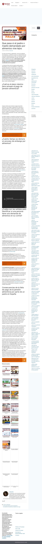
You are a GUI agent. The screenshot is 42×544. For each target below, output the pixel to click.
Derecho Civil (24, 2)
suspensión (4, 329)
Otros (32, 105)
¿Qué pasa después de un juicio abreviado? (35, 168)
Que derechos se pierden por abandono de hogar (11, 506)
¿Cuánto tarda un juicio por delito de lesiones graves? (35, 279)
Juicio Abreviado (34, 94)
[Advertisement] (21, 16)
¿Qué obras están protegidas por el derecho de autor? (35, 252)
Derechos (33, 85)
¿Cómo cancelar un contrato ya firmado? (35, 265)
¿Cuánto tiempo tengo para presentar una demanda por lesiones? (34, 207)
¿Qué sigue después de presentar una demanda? (35, 213)
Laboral (33, 99)
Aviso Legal (17, 528)
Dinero (32, 91)
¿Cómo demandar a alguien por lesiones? (35, 243)
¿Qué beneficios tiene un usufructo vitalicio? (35, 217)
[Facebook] (4, 501)
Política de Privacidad (19, 526)
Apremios (33, 70)
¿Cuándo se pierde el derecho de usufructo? (35, 329)
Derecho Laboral (14, 5)
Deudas (33, 89)
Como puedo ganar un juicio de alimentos (10, 505)
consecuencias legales (19, 124)
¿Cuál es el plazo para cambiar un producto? (34, 319)
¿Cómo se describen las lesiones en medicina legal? (35, 227)
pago (3, 75)
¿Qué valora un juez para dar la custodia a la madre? (35, 231)
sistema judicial (21, 169)
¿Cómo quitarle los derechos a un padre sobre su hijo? (35, 184)
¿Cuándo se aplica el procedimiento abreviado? (35, 248)
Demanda (33, 84)
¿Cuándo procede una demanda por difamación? (35, 342)
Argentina (33, 72)
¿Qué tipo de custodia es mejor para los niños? (35, 347)
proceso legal (12, 251)
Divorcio (33, 92)
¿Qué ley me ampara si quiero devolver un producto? (35, 292)
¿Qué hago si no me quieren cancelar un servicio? (35, 156)
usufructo (33, 108)
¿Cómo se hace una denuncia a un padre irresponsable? (35, 275)
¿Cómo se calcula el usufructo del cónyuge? (35, 236)
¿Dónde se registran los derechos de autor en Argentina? (35, 355)
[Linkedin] (3, 501)
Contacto (21, 5)
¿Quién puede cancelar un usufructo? (34, 351)
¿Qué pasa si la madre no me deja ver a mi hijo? (35, 152)
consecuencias (21, 312)
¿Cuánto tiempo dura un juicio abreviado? (34, 338)
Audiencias (33, 74)
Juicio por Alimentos (6, 504)
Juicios (32, 98)
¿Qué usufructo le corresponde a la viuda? (35, 161)
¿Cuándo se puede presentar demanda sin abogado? (35, 303)
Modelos (33, 103)
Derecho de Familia (34, 2)
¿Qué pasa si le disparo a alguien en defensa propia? (35, 334)
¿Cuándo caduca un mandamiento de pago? (35, 180)
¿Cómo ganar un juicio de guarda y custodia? (35, 172)
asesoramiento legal (18, 281)
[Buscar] (38, 28)
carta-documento (35, 76)
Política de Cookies (19, 530)
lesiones (33, 101)
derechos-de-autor (35, 87)
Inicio (12, 2)
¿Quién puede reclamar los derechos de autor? (35, 365)
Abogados (17, 2)
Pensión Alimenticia (35, 106)
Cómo (7, 60)
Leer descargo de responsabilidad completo (7, 537)
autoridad (17, 128)
